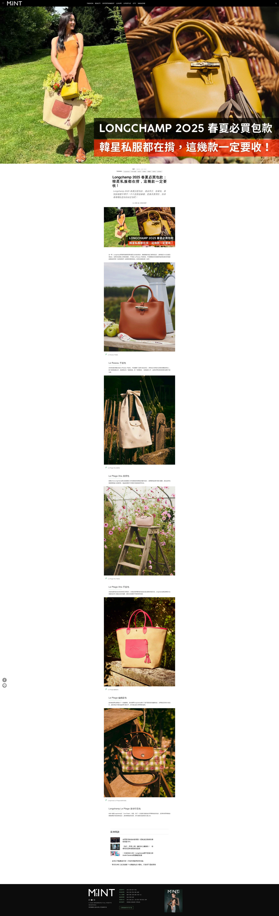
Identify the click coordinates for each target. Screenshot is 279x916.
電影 (130, 894)
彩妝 (128, 892)
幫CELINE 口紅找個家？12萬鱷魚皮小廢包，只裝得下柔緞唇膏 (134, 864)
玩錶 (128, 897)
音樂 (133, 894)
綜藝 (135, 894)
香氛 (133, 892)
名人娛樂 (121, 894)
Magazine (141, 3)
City (134, 3)
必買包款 (159, 171)
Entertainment (108, 3)
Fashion (90, 3)
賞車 (146, 899)
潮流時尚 (121, 889)
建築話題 (133, 902)
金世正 (139, 171)
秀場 (135, 889)
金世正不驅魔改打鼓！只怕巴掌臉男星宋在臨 (127, 861)
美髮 (135, 892)
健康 (138, 892)
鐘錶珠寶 (121, 897)
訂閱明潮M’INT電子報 (126, 907)
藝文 (143, 899)
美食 (128, 899)
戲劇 (128, 894)
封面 (138, 894)
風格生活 (121, 899)
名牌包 (154, 171)
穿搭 (130, 889)
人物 (135, 899)
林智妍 (149, 171)
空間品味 (138, 902)
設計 (133, 899)
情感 (141, 899)
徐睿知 (144, 171)
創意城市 (121, 902)
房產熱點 (129, 902)
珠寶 (130, 897)
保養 (130, 892)
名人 (141, 894)
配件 (133, 889)
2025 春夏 (133, 171)
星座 (138, 899)
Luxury (119, 3)
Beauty (98, 3)
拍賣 (133, 897)
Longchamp (127, 171)
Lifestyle (127, 3)
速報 (128, 889)
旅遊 (130, 899)
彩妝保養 (121, 892)
